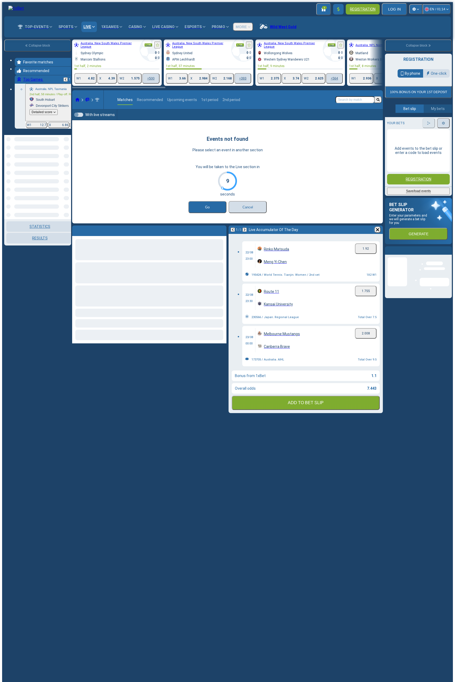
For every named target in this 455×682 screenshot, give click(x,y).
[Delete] (377, 230)
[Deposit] (338, 9)
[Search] (378, 99)
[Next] (245, 230)
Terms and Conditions (421, 152)
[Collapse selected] (60, 154)
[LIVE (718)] (77, 99)
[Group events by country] (66, 154)
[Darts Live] (87, 99)
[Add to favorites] (157, 45)
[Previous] (65, 79)
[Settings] (415, 9)
